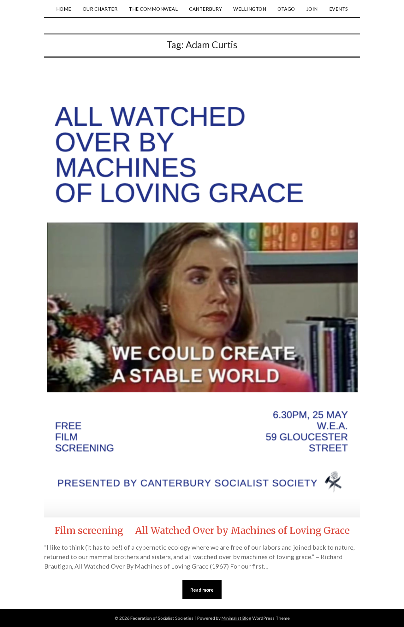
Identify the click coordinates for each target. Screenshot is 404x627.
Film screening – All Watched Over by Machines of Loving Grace (202, 530)
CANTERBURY (205, 9)
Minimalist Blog (236, 618)
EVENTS (338, 9)
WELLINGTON (249, 9)
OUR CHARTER (100, 9)
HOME (63, 9)
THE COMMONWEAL (153, 9)
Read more (202, 590)
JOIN (312, 9)
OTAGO (286, 9)
